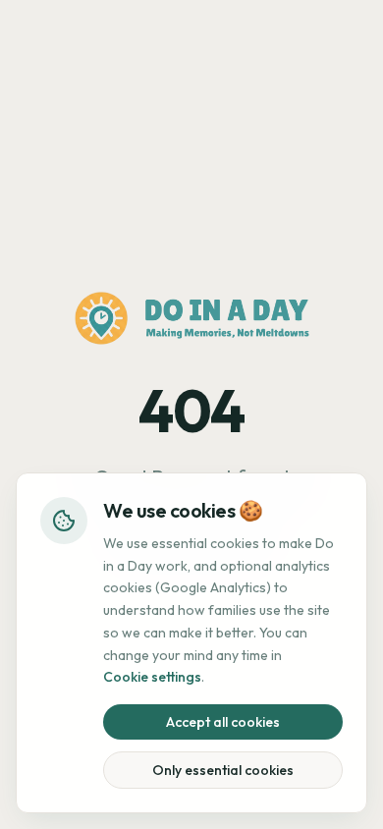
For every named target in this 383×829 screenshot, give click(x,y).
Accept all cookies (223, 722)
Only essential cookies (223, 770)
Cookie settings (152, 677)
